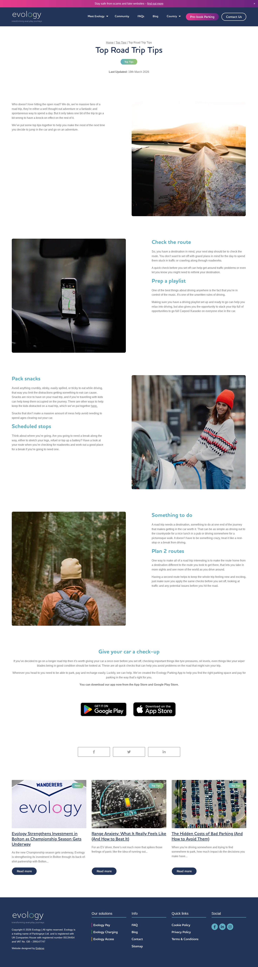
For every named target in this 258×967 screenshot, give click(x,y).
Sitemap (137, 946)
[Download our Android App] (103, 709)
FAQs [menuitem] (141, 16)
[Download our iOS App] (154, 709)
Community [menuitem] (122, 16)
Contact (137, 939)
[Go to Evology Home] (27, 17)
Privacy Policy (181, 932)
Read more (24, 871)
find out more (155, 3)
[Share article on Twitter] (129, 752)
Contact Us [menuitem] (234, 17)
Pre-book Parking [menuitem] (202, 17)
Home (110, 42)
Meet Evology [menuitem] (96, 16)
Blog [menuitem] (155, 16)
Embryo (40, 948)
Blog (135, 932)
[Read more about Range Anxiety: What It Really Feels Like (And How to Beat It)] (129, 803)
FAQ (135, 925)
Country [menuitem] (172, 16)
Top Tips (121, 42)
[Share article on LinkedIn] (164, 752)
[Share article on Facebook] (94, 752)
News (77, 785)
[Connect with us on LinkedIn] (222, 926)
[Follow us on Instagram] (230, 926)
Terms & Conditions (185, 939)
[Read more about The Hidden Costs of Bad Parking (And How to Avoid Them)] (209, 803)
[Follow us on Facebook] (214, 926)
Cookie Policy (181, 925)
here (94, 405)
